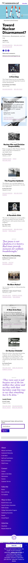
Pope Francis (12, 230)
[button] (3, 51)
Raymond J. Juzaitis (10, 113)
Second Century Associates (8, 505)
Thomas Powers (8, 363)
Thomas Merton (8, 154)
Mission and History (6, 450)
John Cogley (7, 401)
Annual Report (5, 518)
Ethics (14, 158)
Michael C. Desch (8, 291)
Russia (5, 325)
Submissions (4, 476)
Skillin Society (5, 507)
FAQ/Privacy (4, 463)
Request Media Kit (6, 528)
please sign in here (16, 552)
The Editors (5, 40)
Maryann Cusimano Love (10, 258)
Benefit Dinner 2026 (6, 502)
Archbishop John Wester (10, 84)
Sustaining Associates (7, 512)
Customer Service (6, 481)
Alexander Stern (8, 188)
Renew (3, 489)
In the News (4, 455)
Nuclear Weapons (7, 45)
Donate (3, 515)
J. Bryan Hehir (7, 224)
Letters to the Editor (6, 473)
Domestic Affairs (17, 295)
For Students (4, 494)
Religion (4, 262)
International (18, 323)
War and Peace (18, 45)
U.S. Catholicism (7, 46)
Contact (3, 471)
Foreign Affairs (18, 119)
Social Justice (6, 407)
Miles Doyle (8, 319)
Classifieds (4, 526)
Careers (3, 479)
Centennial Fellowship (7, 453)
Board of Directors (6, 460)
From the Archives (17, 367)
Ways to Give (6, 500)
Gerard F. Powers (17, 291)
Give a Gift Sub (5, 492)
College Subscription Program (9, 510)
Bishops (4, 194)
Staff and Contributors (7, 458)
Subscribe (24, 3)
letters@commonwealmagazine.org (11, 56)
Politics (4, 230)
